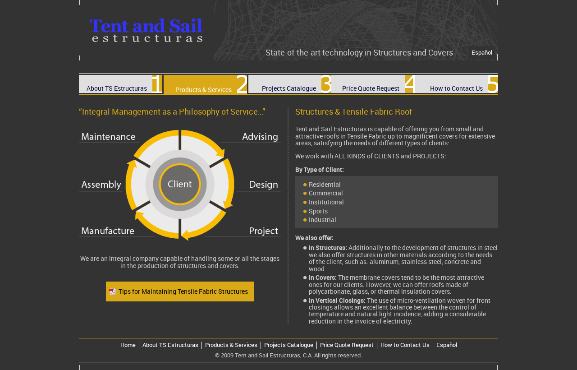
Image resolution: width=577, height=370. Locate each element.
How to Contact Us (405, 345)
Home (128, 345)
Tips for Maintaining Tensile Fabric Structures (183, 291)
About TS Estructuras (170, 345)
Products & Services (231, 345)
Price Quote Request (347, 345)
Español (482, 52)
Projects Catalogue (288, 345)
